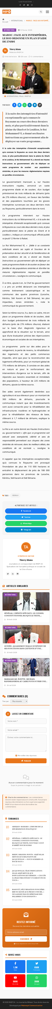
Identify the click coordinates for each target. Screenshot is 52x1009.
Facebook (27, 511)
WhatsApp (27, 523)
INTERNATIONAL (17, 21)
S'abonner (24, 939)
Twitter (27, 517)
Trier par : (5, 701)
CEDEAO (15, 495)
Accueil (5, 22)
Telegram (27, 530)
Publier (27, 761)
